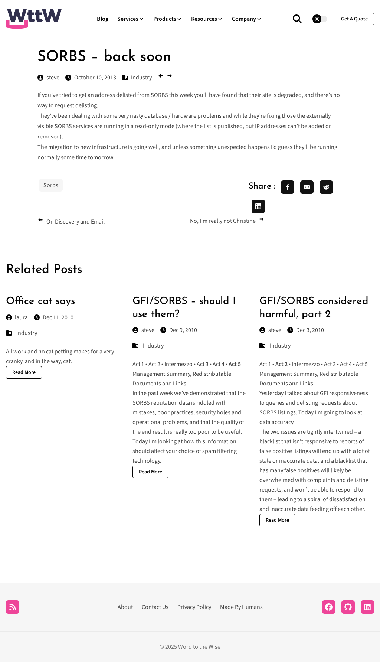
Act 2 (154, 364)
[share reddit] (326, 187)
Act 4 (219, 364)
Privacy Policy (194, 607)
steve (147, 330)
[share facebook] (287, 187)
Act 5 (362, 364)
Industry (26, 333)
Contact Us (155, 607)
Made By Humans (241, 607)
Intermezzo (178, 364)
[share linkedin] (258, 206)
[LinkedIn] (367, 607)
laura (21, 317)
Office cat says (40, 301)
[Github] (348, 607)
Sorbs (50, 185)
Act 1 (138, 364)
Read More (24, 372)
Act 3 (203, 364)
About (125, 607)
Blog (102, 19)
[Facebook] (328, 607)
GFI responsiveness (344, 393)
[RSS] (12, 607)
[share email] (307, 187)
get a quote (354, 19)
